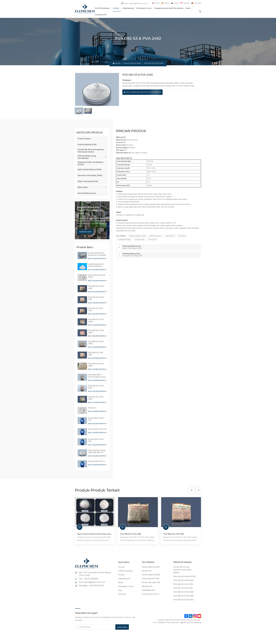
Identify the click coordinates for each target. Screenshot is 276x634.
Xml (154, 622)
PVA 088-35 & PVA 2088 (183, 600)
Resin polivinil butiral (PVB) (96, 276)
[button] (192, 490)
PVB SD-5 (92, 408)
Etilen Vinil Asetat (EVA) (88, 181)
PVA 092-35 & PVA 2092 (95, 398)
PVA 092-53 (169, 236)
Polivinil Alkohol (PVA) (132, 63)
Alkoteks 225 (147, 586)
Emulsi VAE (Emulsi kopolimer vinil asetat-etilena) (97, 254)
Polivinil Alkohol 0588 (151, 575)
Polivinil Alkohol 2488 (150, 567)
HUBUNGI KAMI (85, 232)
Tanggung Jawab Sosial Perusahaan (168, 8)
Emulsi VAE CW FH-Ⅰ (96, 461)
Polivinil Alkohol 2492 (137, 236)
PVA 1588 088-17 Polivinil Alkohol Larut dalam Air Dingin (97, 376)
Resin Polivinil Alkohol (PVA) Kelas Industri (95, 534)
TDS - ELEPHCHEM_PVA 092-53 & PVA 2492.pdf (143, 92)
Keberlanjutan (128, 8)
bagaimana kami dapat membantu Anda (88, 210)
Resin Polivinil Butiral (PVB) (89, 170)
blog (120, 590)
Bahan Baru (83, 187)
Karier (188, 8)
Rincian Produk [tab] (131, 131)
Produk (116, 8)
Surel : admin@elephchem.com (136, 3)
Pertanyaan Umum (144, 8)
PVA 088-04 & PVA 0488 (96, 365)
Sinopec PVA (139, 240)
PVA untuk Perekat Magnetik (47, 534)
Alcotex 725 (146, 571)
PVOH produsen (155, 236)
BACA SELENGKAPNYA (97, 259)
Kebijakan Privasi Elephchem (168, 622)
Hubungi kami (101, 15)
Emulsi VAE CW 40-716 (97, 429)
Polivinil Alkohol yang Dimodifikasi (87, 157)
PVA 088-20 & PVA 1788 (96, 298)
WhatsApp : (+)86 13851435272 (91, 586)
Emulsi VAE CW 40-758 (96, 440)
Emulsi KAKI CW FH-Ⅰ (150, 594)
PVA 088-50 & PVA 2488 (96, 287)
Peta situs (122, 594)
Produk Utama (84, 139)
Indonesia (186, 3)
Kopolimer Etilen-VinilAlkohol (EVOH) (90, 163)
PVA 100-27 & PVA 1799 (95, 309)
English (157, 3)
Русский (176, 3)
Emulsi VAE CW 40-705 (96, 419)
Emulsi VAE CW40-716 (151, 582)
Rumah (118, 63)
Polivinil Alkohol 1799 (150, 579)
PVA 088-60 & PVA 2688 (96, 331)
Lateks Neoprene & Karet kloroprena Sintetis (96, 265)
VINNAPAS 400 (148, 590)
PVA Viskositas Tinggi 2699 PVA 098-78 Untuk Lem (96, 451)
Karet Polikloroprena (87, 193)
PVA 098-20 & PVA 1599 (96, 387)
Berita (120, 582)
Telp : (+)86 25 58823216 (88, 579)
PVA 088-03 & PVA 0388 (96, 342)
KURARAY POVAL (124, 240)
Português (197, 3)
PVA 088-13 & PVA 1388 (95, 354)
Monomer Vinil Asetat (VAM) (90, 175)
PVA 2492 (181, 236)
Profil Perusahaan (102, 8)
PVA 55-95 (152, 240)
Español (166, 3)
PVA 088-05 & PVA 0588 (96, 320)
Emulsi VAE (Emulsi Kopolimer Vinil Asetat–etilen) (91, 150)
